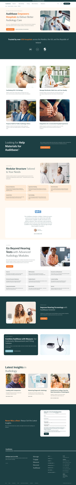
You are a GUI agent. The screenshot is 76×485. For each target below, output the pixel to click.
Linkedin (7, 463)
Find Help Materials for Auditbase (22, 29)
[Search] (58, 4)
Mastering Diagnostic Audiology (37, 390)
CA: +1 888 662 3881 (66, 465)
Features (14, 3)
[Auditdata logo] (8, 3)
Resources (43, 3)
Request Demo (67, 3)
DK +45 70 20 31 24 (65, 470)
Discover (36, 465)
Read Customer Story (38, 233)
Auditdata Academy (51, 472)
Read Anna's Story (9, 396)
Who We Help (21, 3)
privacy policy (49, 429)
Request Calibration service (67, 462)
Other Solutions (35, 3)
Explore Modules (10, 29)
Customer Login (50, 463)
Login (61, 3)
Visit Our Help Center (45, 147)
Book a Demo (9, 266)
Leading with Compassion (13, 390)
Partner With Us (51, 465)
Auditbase (36, 468)
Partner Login (50, 467)
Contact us (50, 458)
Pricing (28, 3)
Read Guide (30, 396)
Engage (35, 459)
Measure (36, 462)
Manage (36, 457)
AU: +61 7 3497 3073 (66, 467)
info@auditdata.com (66, 457)
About (49, 456)
